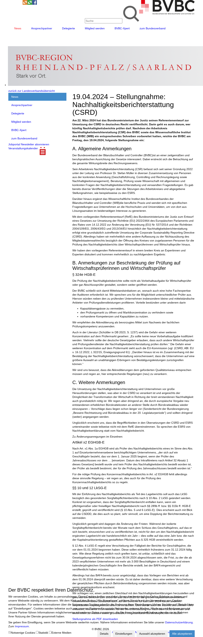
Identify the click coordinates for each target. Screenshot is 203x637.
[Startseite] (167, 13)
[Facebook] (34, 3)
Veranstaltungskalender (23, 148)
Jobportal (14, 144)
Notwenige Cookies (23, 632)
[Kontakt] (10, 3)
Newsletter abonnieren (35, 144)
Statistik (43, 632)
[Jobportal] (20, 3)
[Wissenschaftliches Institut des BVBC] (25, 3)
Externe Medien (61, 632)
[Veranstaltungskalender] (15, 3)
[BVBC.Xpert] (29, 3)
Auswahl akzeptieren (152, 633)
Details (104, 633)
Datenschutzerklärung (179, 622)
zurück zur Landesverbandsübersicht (31, 90)
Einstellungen (123, 633)
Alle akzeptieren (182, 633)
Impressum (22, 626)
